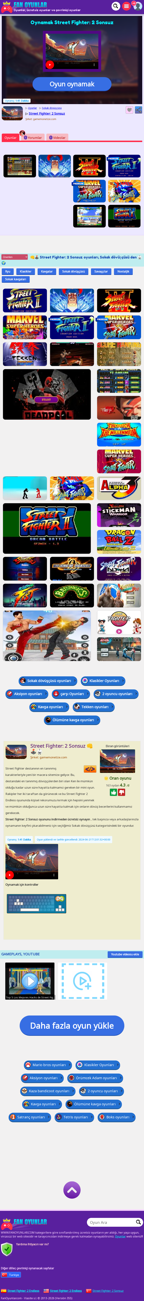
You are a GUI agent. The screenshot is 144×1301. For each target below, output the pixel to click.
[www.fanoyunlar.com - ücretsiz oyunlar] (24, 1224)
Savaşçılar (101, 271)
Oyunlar (11, 138)
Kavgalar (47, 271)
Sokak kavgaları (15, 279)
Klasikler (25, 271)
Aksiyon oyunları (28, 693)
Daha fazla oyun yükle (72, 1025)
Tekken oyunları (95, 706)
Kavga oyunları (50, 706)
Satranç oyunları (31, 1117)
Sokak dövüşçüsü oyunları (49, 680)
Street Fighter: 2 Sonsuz (108, 1291)
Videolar (58, 138)
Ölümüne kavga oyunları (73, 719)
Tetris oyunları (75, 1117)
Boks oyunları (117, 1117)
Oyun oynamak (72, 84)
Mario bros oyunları (49, 1064)
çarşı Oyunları (72, 693)
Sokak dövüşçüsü (73, 271)
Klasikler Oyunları (104, 680)
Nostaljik (123, 271)
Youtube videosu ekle (125, 954)
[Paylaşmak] (138, 110)
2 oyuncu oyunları (117, 693)
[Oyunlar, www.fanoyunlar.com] (24, 7)
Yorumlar (33, 138)
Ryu (7, 271)
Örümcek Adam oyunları (96, 1077)
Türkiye (14, 1275)
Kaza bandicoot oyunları (49, 1091)
